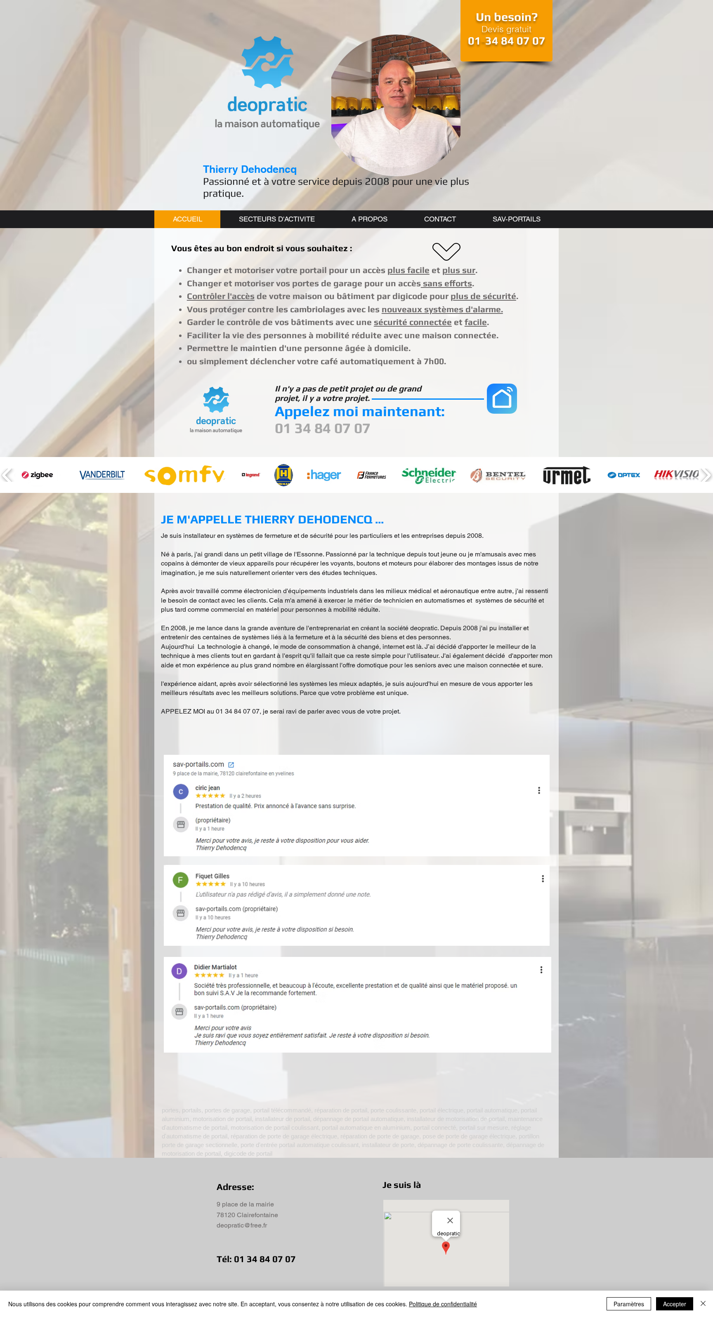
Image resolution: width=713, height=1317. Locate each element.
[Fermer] (703, 1303)
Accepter (674, 1304)
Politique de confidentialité (443, 1304)
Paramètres (629, 1304)
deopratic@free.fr (242, 1225)
